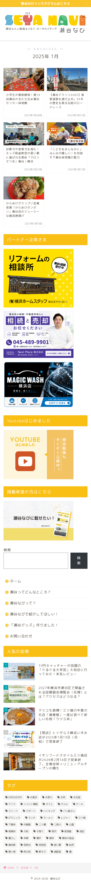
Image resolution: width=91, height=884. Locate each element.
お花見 (76, 797)
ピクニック (14, 817)
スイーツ (13, 811)
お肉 (62, 797)
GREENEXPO (15, 797)
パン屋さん (69, 811)
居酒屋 (67, 831)
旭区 (82, 831)
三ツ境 (81, 817)
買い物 (11, 851)
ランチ (31, 817)
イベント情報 (31, 804)
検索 (7, 549)
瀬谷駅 (11, 845)
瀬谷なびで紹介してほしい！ (34, 614)
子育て (39, 831)
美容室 (42, 845)
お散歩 (33, 797)
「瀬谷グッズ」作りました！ (34, 625)
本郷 (26, 838)
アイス (11, 804)
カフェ (49, 804)
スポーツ (30, 811)
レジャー (65, 817)
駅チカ (42, 851)
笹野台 (27, 845)
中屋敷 (27, 824)
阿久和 (27, 851)
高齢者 (57, 851)
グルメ (64, 804)
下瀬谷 (11, 824)
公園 (71, 824)
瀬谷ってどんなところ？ (30, 592)
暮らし (11, 838)
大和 (26, 831)
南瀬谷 (11, 831)
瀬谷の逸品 (68, 838)
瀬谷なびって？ (23, 603)
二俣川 (57, 824)
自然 (71, 845)
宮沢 (54, 831)
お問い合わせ (21, 636)
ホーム (15, 581)
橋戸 (38, 838)
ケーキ (79, 804)
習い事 (57, 845)
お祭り (48, 797)
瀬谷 (51, 838)
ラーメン (48, 817)
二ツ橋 (42, 824)
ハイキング (49, 811)
